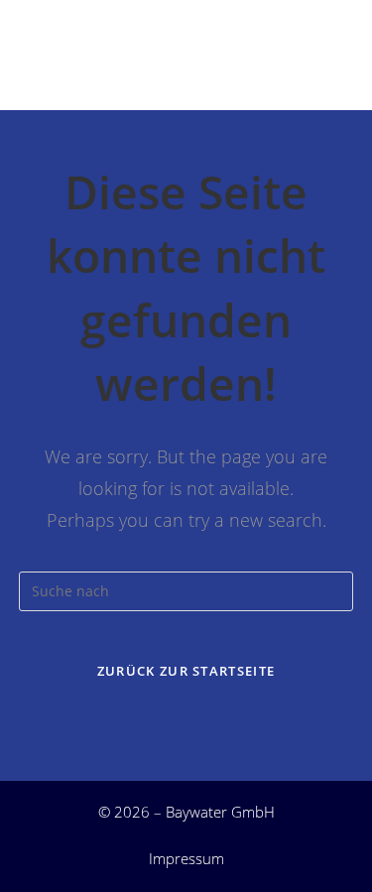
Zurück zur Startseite (186, 671)
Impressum (186, 858)
